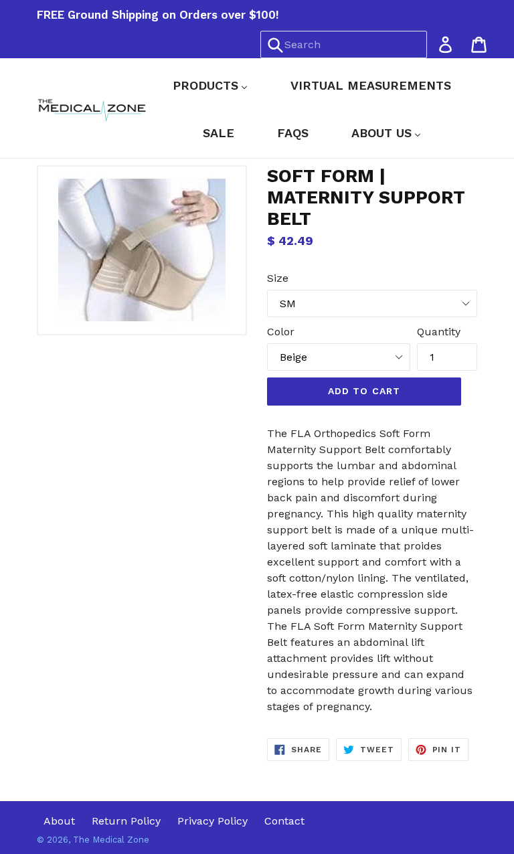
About (59, 821)
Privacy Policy (212, 821)
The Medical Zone (111, 840)
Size (277, 278)
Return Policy (126, 821)
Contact (284, 821)
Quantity (438, 331)
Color (280, 331)
